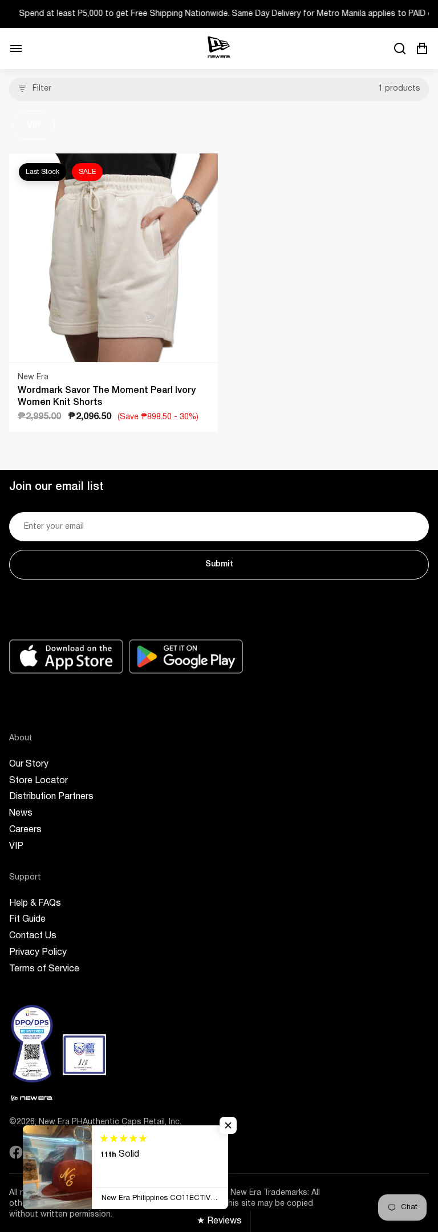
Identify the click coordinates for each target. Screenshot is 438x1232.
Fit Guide (27, 919)
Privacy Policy (38, 953)
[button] (228, 1125)
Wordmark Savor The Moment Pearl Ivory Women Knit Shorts (107, 397)
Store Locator (38, 781)
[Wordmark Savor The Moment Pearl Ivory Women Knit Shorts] (113, 257)
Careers (25, 830)
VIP (33, 125)
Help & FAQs (35, 903)
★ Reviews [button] (219, 1221)
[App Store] (66, 656)
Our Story (28, 764)
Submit (219, 564)
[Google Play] (186, 656)
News (21, 813)
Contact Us (32, 936)
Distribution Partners (51, 797)
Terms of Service (44, 969)
